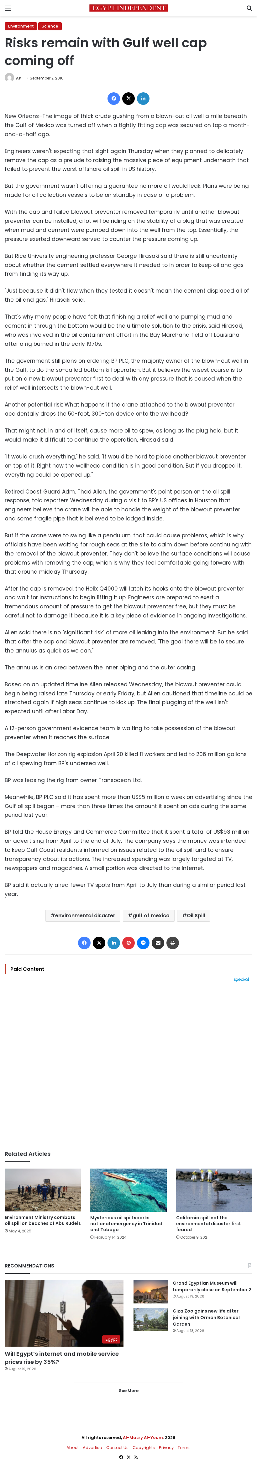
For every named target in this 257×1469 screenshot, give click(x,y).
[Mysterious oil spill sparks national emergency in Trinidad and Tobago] (128, 1190)
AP (18, 78)
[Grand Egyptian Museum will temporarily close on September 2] (151, 1291)
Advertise (92, 1448)
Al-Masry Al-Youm (143, 1438)
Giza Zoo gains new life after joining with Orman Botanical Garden (206, 1317)
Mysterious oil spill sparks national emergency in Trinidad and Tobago (126, 1224)
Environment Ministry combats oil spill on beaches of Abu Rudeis (43, 1220)
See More (129, 1391)
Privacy (166, 1448)
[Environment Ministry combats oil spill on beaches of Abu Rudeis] (43, 1190)
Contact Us (117, 1448)
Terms (184, 1448)
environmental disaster (85, 915)
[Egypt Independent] (128, 8)
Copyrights (144, 1448)
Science (50, 26)
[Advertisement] (128, 1066)
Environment (21, 26)
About (72, 1448)
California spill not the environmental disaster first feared (208, 1224)
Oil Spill (196, 915)
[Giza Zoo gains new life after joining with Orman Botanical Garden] (151, 1319)
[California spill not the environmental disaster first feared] (214, 1190)
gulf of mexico (151, 915)
